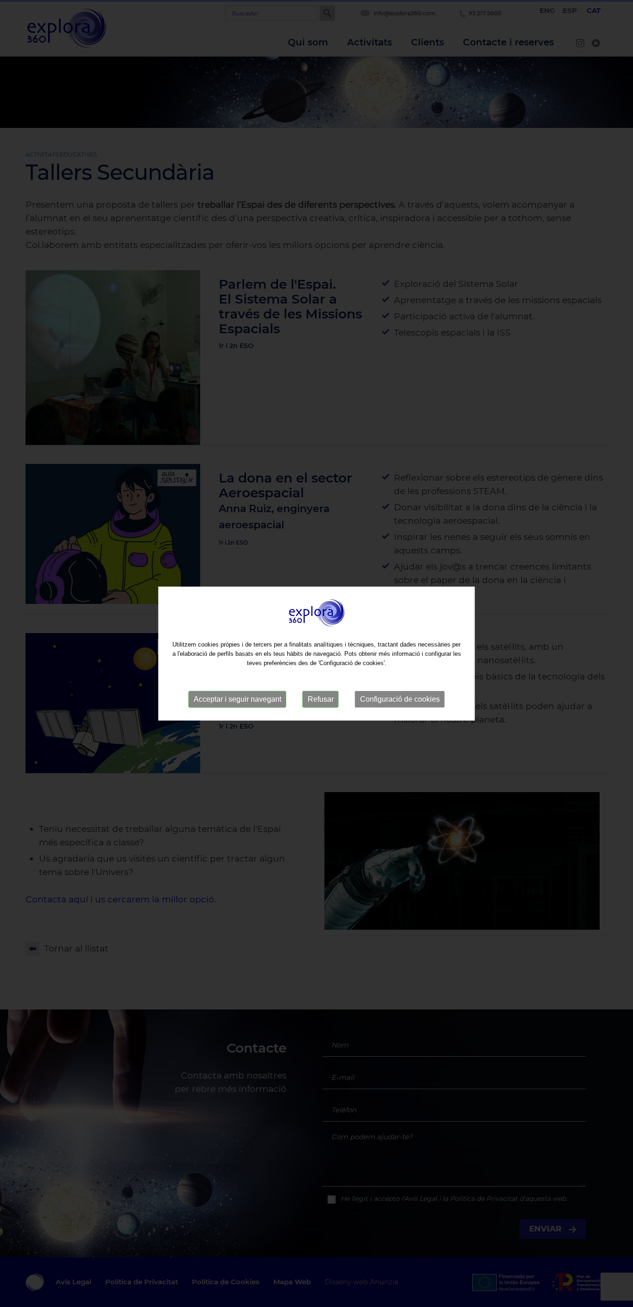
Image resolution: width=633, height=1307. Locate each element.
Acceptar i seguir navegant (237, 699)
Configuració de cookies (400, 699)
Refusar (321, 699)
